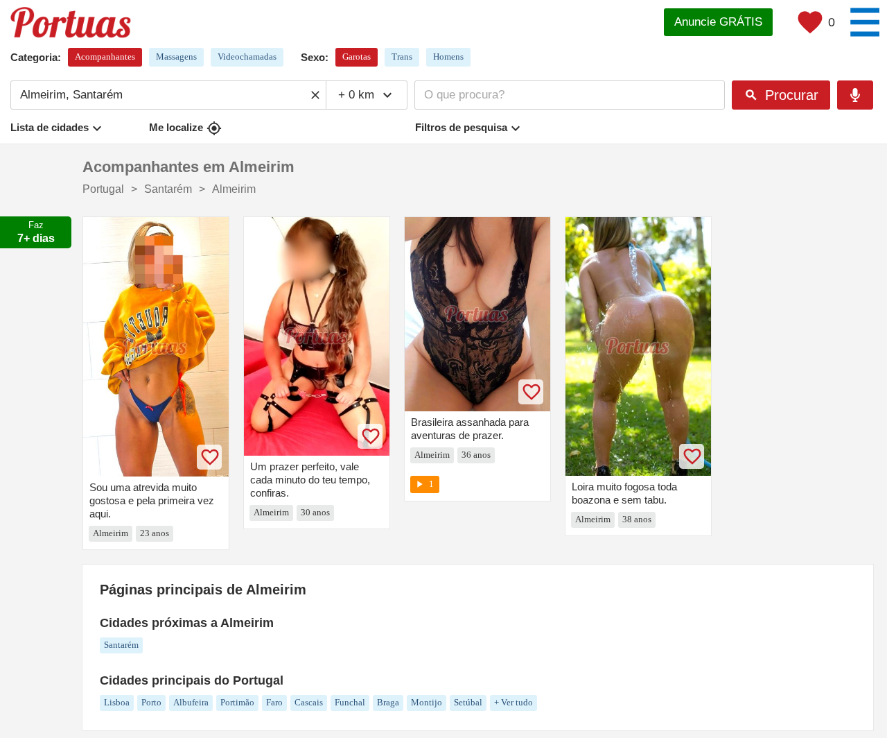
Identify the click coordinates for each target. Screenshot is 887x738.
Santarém (121, 645)
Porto (151, 702)
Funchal (350, 702)
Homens (448, 56)
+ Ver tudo (513, 702)
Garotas (356, 56)
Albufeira (191, 702)
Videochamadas (247, 56)
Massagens (176, 56)
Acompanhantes (105, 56)
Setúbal (468, 702)
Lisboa (117, 702)
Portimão (237, 702)
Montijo (426, 702)
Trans (402, 56)
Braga (388, 702)
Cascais (309, 702)
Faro (274, 702)
